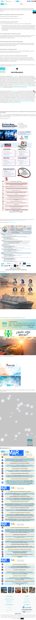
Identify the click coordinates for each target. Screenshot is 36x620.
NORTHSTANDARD (15, 76)
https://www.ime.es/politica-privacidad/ (26, 101)
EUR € (34, 12)
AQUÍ (9, 118)
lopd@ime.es (20, 18)
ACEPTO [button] (22, 618)
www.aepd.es (13, 65)
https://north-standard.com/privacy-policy (19, 87)
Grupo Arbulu (3, 114)
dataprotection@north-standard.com (22, 85)
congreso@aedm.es (12, 222)
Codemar (13, 1)
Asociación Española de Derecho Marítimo (19, 220)
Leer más (18, 618)
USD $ (34, 10)
